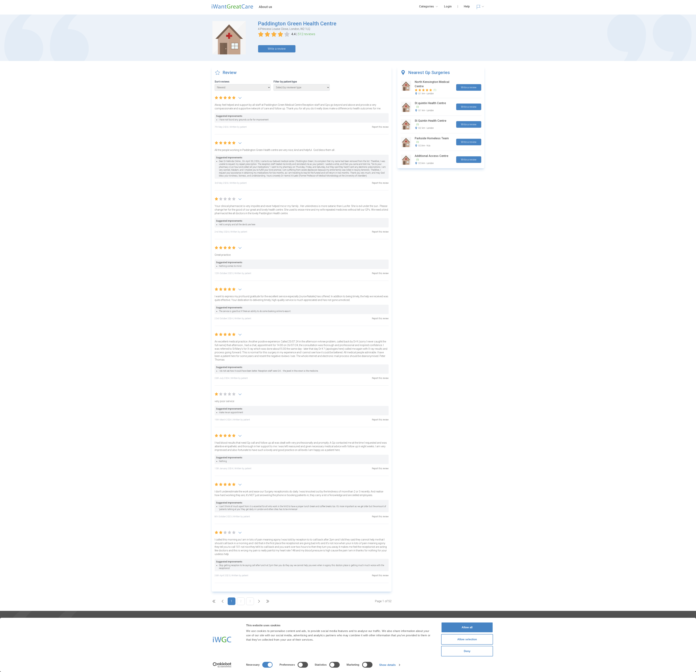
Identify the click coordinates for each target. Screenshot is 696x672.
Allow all (467, 627)
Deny (467, 651)
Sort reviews (222, 81)
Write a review (277, 48)
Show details (387, 664)
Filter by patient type (285, 81)
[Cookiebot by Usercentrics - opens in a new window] (222, 665)
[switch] (303, 665)
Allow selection (467, 639)
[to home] (232, 8)
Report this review (380, 127)
